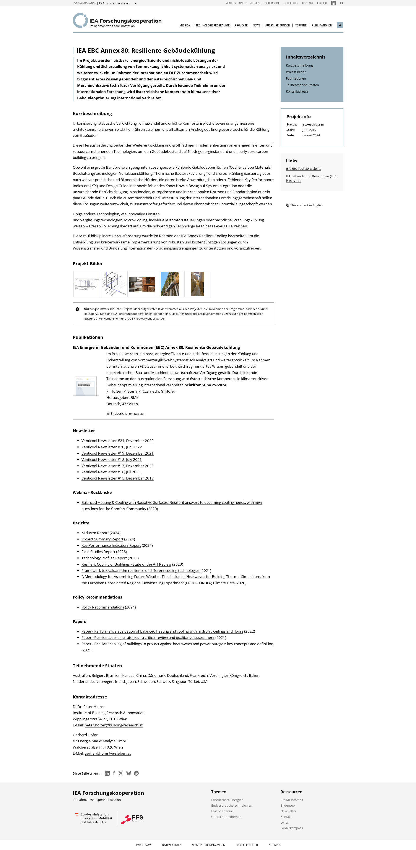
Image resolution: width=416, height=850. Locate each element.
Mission (185, 25)
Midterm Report (95, 532)
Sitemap (274, 845)
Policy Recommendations (102, 607)
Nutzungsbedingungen (208, 845)
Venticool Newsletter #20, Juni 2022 (111, 446)
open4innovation (85, 3)
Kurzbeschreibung (299, 65)
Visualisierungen (236, 3)
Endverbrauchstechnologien (231, 805)
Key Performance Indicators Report (111, 545)
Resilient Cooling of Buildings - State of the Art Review (126, 564)
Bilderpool (272, 3)
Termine (301, 25)
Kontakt (307, 3)
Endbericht (128, 413)
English (322, 3)
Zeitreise (255, 3)
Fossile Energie (222, 811)
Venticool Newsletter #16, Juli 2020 (111, 471)
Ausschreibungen (277, 25)
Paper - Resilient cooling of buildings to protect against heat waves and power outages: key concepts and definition (177, 643)
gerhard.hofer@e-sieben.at (108, 753)
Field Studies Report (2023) (104, 551)
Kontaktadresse (297, 91)
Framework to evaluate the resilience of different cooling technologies (140, 570)
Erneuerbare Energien (227, 800)
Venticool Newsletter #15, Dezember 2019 (117, 478)
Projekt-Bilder (296, 72)
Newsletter (291, 3)
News (256, 25)
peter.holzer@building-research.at (114, 725)
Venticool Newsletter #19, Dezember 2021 (117, 453)
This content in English (306, 205)
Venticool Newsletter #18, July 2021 (111, 459)
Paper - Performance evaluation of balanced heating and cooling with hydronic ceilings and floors (162, 631)
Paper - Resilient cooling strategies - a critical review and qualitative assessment (147, 637)
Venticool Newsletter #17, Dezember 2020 (117, 465)
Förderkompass (292, 828)
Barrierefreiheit (247, 845)
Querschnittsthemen (226, 817)
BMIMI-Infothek (292, 800)
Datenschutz (171, 845)
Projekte (241, 25)
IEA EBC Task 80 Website (303, 168)
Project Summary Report (102, 539)
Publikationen (322, 25)
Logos (285, 822)
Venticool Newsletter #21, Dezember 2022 (117, 440)
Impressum (143, 845)
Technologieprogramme (213, 25)
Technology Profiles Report (104, 557)
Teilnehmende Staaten (302, 85)
